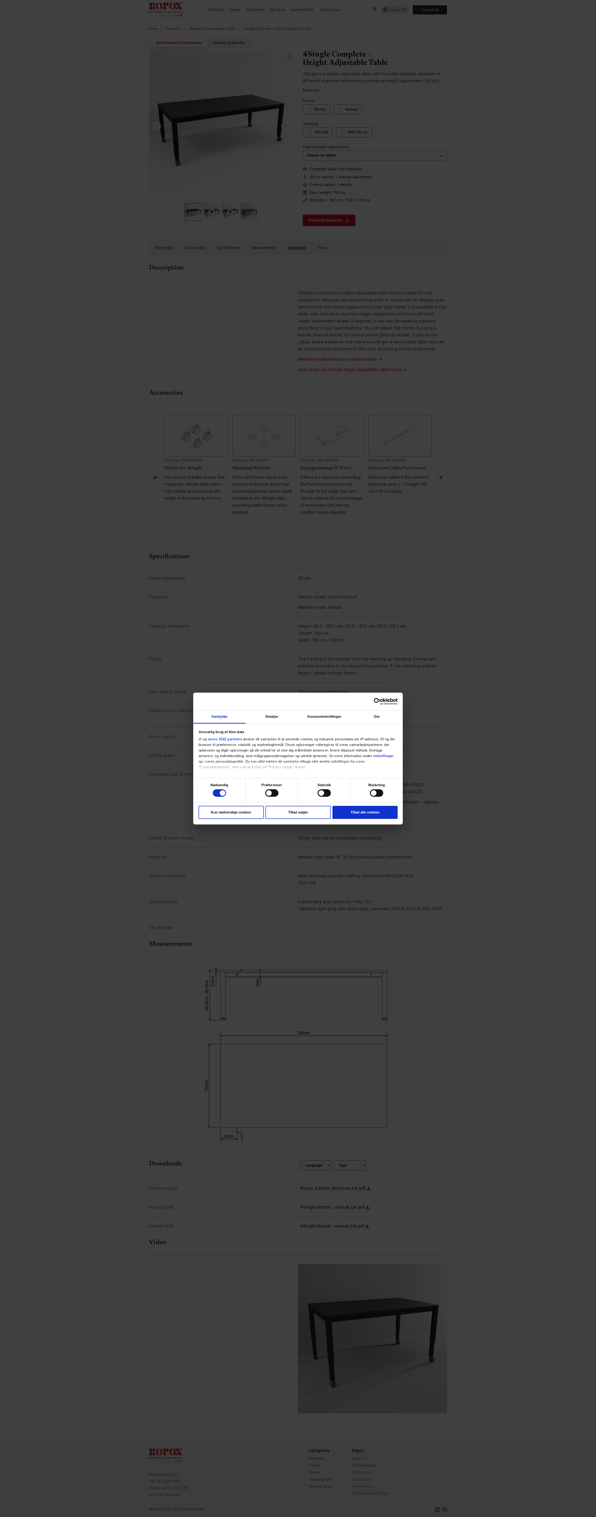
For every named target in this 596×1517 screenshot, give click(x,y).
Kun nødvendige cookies (231, 812)
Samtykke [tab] (219, 716)
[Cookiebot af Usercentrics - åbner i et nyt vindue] (377, 701)
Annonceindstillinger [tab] (324, 716)
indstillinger (383, 756)
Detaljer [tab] (271, 716)
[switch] (271, 793)
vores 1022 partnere (225, 739)
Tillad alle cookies (365, 812)
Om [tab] (376, 716)
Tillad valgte (298, 812)
